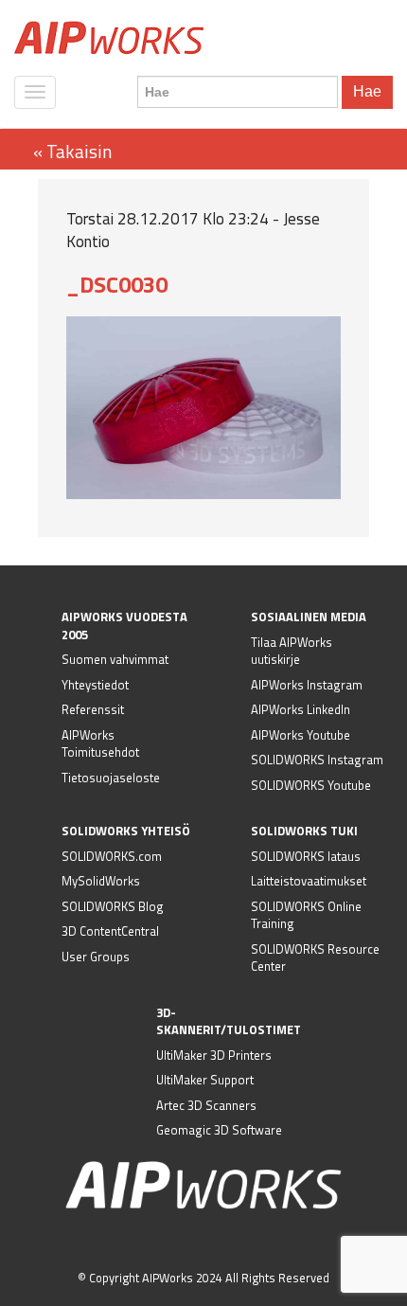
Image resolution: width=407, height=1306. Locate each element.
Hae (367, 91)
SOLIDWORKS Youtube (311, 785)
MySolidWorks (101, 880)
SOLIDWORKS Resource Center (315, 957)
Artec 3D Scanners (206, 1105)
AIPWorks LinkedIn (300, 709)
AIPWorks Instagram (307, 684)
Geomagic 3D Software (219, 1129)
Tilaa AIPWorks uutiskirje (291, 651)
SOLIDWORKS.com (112, 856)
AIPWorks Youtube (300, 734)
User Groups (96, 956)
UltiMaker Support (205, 1079)
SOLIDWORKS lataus (306, 856)
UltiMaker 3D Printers (214, 1055)
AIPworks (109, 38)
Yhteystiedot (95, 684)
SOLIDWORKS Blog (113, 906)
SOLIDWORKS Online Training (306, 915)
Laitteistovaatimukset (308, 880)
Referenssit (93, 709)
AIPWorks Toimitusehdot (100, 743)
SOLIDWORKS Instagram (317, 759)
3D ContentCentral (110, 930)
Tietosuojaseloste (111, 777)
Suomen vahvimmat (115, 659)
